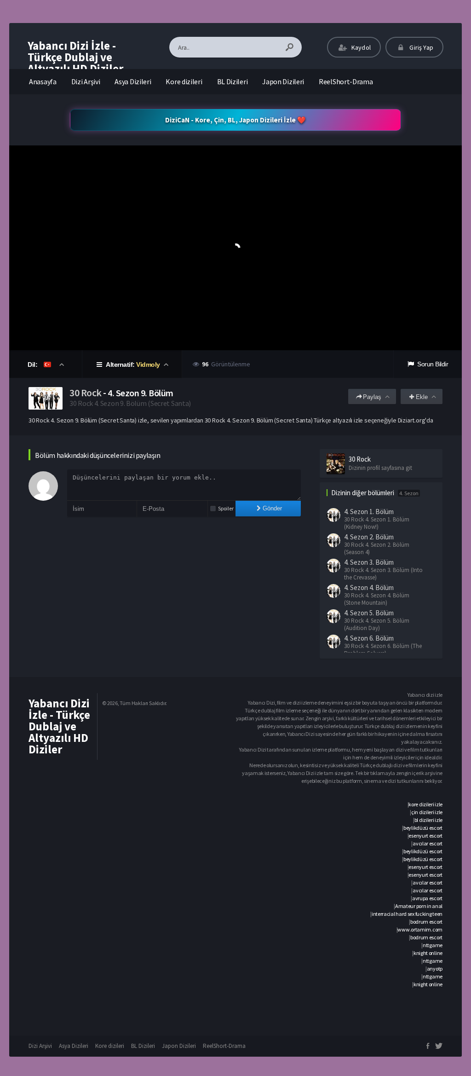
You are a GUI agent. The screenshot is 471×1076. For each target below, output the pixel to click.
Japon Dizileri (283, 81)
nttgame (432, 945)
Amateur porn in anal (418, 905)
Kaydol (360, 47)
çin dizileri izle (426, 812)
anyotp (434, 968)
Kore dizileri (184, 81)
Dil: (33, 364)
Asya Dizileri (133, 81)
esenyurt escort (425, 835)
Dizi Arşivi (85, 81)
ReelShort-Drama (346, 81)
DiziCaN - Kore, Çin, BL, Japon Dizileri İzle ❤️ (235, 120)
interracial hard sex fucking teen (407, 913)
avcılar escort (427, 843)
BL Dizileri (232, 81)
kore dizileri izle (425, 804)
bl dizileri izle (428, 819)
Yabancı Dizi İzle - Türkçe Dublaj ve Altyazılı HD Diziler (75, 57)
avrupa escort (427, 898)
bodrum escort (426, 921)
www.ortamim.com (419, 929)
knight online (428, 952)
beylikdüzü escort (422, 827)
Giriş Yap (420, 47)
